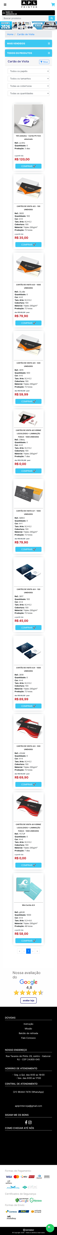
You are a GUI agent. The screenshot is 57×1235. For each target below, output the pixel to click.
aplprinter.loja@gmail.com (28, 1105)
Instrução (28, 1024)
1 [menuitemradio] (28, 951)
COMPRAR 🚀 (28, 166)
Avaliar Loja (28, 1000)
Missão (28, 1028)
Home (10, 34)
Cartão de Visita (25, 34)
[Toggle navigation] (5, 5)
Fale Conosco (28, 1038)
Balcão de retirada (28, 1033)
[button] (4, 25)
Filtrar (45, 62)
